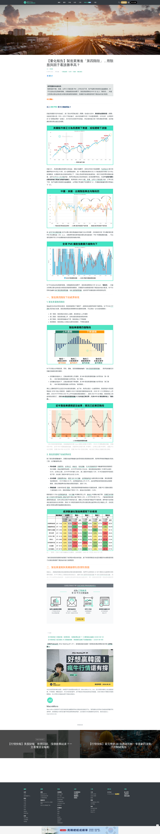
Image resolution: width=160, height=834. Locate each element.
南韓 (25, 809)
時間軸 (25, 821)
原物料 (58, 817)
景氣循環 (64, 71)
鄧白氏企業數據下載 (45, 805)
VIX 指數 (72, 494)
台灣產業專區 (43, 797)
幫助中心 (93, 812)
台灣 (25, 802)
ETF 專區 (59, 795)
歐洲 (25, 805)
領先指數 (81, 466)
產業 (41, 792)
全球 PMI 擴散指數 (55, 232)
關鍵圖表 (76, 795)
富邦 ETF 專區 (60, 797)
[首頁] (47, 69)
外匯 (58, 811)
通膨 (68, 487)
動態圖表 (59, 805)
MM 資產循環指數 (76, 290)
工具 (92, 792)
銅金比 (74, 466)
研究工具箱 (93, 794)
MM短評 (76, 794)
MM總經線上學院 (95, 802)
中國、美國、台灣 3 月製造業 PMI (94, 179)
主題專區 (59, 792)
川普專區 (26, 819)
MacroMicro (52, 706)
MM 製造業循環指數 (61, 290)
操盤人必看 (60, 794)
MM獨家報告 (77, 792)
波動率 (58, 821)
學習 (92, 800)
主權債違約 (60, 822)
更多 (92, 806)
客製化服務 (127, 795)
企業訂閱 (126, 794)
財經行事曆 (93, 795)
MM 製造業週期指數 (93, 368)
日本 (25, 807)
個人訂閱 (126, 792)
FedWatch (104, 169)
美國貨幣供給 (62, 478)
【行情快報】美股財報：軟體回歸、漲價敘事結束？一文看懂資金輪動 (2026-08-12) (75, 637)
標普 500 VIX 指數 (74, 478)
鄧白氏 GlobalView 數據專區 (46, 802)
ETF (58, 815)
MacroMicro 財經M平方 (30, 2)
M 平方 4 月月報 (59, 177)
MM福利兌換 (94, 808)
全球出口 (68, 466)
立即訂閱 (80, 619)
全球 (70, 71)
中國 (25, 804)
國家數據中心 (27, 795)
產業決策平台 (43, 794)
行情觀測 (59, 807)
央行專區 (26, 817)
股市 (58, 809)
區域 (25, 798)
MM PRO (53, 107)
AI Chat (109, 792)
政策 (25, 815)
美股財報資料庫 (44, 795)
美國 (74, 71)
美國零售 (61, 466)
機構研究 (42, 800)
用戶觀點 (93, 804)
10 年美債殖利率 (91, 466)
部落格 (51, 69)
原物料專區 (60, 799)
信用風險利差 (86, 478)
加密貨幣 (59, 819)
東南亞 (25, 811)
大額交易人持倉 (61, 803)
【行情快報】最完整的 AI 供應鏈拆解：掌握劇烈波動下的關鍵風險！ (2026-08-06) (75, 640)
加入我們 (93, 810)
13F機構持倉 (60, 801)
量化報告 (80, 71)
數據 (92, 797)
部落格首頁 (80, 724)
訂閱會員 (82, 590)
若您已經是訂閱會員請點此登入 (86, 585)
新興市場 (26, 813)
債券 (58, 813)
